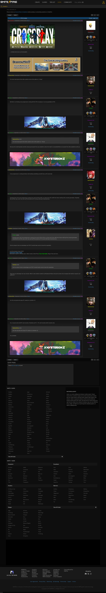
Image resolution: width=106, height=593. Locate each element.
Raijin (24, 529)
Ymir (9, 453)
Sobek (28, 442)
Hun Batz (29, 421)
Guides (44, 2)
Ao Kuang (10, 512)
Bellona (10, 404)
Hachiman (25, 495)
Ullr (28, 449)
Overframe (55, 575)
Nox (24, 525)
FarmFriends (35, 573)
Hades (28, 417)
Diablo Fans (56, 573)
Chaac (28, 407)
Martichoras (26, 499)
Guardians (56, 464)
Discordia (10, 413)
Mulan (85, 495)
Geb (28, 415)
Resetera (34, 572)
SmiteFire (34, 569)
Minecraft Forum (47, 572)
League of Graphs (25, 571)
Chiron (10, 409)
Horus (28, 419)
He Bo (24, 519)
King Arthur (71, 495)
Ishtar (47, 421)
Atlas (28, 400)
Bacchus (10, 402)
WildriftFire (23, 575)
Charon (48, 407)
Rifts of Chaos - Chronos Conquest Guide (45, 128)
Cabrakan (29, 404)
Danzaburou (49, 411)
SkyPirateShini (11, 169)
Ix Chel (10, 423)
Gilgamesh (48, 415)
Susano (29, 444)
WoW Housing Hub (47, 575)
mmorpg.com (56, 569)
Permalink (75, 20)
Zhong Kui (25, 536)
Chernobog (10, 493)
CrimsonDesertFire (68, 569)
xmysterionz (11, 132)
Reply (15, 15)
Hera (9, 521)
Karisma (10, 228)
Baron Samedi (30, 402)
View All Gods (11, 456)
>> (97, 15)
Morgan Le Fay (30, 432)
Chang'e (25, 514)
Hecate (47, 417)
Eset (28, 413)
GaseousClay (11, 75)
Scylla (9, 442)
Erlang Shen (86, 491)
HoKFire (66, 571)
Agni (28, 392)
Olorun (9, 527)
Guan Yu (10, 417)
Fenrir (47, 413)
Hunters (10, 485)
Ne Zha (47, 432)
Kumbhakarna (57, 478)
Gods (59, 2)
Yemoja (48, 451)
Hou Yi (47, 419)
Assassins (10, 464)
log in (13, 365)
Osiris (47, 436)
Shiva (55, 499)
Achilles (10, 392)
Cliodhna (40, 469)
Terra (85, 480)
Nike (55, 497)
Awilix (47, 400)
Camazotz (25, 469)
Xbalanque (10, 451)
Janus (47, 423)
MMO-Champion (46, 576)
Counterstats (24, 573)
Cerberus (48, 404)
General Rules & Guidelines (21, 12)
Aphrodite (29, 396)
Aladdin (10, 394)
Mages (10, 507)
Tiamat (10, 533)
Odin (28, 436)
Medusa (10, 430)
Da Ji (28, 411)
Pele (9, 438)
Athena (10, 400)
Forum (9, 15)
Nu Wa (47, 434)
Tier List (52, 2)
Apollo (47, 396)
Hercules (10, 419)
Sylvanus (48, 444)
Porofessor (23, 572)
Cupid (9, 411)
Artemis (29, 398)
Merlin (47, 430)
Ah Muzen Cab (11, 489)
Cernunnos (10, 407)
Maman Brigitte (26, 523)
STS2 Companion (57, 576)
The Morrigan (30, 447)
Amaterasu (29, 394)
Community (68, 2)
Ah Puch (48, 392)
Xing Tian (29, 451)
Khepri (9, 428)
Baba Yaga (40, 512)
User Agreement (34, 581)
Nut (9, 436)
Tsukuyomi (10, 449)
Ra (9, 440)
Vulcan (47, 449)
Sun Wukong (11, 444)
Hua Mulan (10, 421)
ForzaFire (34, 575)
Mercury (29, 430)
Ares (9, 398)
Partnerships (63, 581)
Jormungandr (30, 426)
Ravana (25, 478)
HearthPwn (56, 572)
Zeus (28, 453)
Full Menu (78, 2)
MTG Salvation (46, 571)
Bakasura (40, 467)
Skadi (9, 503)
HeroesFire (34, 576)
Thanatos (10, 447)
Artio (47, 398)
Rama (28, 440)
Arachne (10, 467)
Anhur (47, 394)
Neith (9, 434)
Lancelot (10, 473)
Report (28, 20)
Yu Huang (40, 533)
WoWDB (45, 573)
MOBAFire (23, 569)
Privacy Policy (42, 581)
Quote (78, 20)
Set (9, 480)
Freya (39, 517)
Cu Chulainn (49, 409)
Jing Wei (10, 426)
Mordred (10, 432)
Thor (47, 447)
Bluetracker (56, 571)
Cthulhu (55, 473)
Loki (47, 428)
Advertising (49, 581)
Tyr (54, 501)
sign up (17, 365)
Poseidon (29, 438)
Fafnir (70, 473)
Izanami (29, 423)
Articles (74, 581)
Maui (85, 478)
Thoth (39, 531)
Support (69, 581)
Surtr (85, 499)
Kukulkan (29, 428)
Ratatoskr (48, 440)
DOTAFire (34, 571)
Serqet (39, 478)
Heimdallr (40, 495)
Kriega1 (10, 97)
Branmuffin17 (11, 20)
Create (37, 2)
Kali (47, 426)
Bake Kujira (86, 469)
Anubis (10, 396)
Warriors (55, 485)
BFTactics (45, 569)
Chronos (29, 409)
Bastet (47, 402)
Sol (47, 442)
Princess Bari (49, 438)
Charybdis (40, 491)
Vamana (70, 501)
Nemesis (29, 434)
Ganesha (10, 415)
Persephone (26, 527)
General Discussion (16, 18)
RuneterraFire (24, 576)
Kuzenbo (71, 478)
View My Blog (91, 50)
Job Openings (56, 581)
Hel (39, 519)
